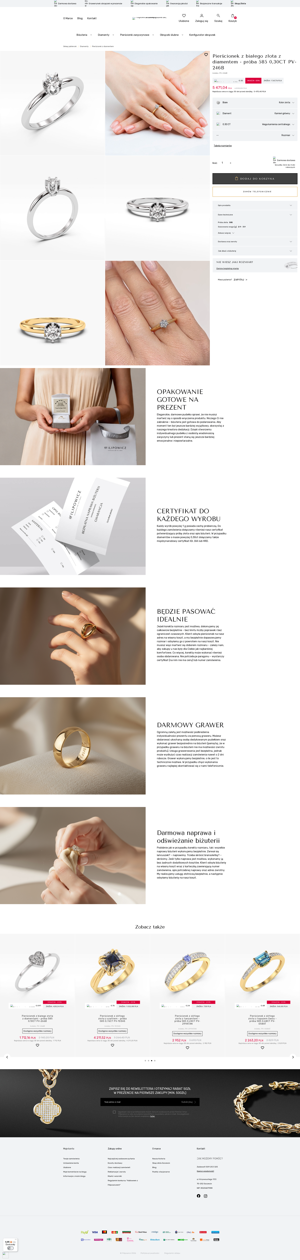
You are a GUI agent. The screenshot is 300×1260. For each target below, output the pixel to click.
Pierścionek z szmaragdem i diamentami (37, 1017)
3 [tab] (152, 1061)
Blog (80, 18)
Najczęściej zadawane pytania (121, 1159)
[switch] (10, 1248)
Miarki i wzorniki (115, 1176)
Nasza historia (158, 1159)
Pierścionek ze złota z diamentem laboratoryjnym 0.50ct (187, 1019)
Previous (7, 1057)
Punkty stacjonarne (161, 1172)
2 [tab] (149, 1061)
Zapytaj (239, 279)
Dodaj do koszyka (257, 178)
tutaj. (152, 1116)
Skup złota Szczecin (161, 1163)
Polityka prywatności (150, 1253)
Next (293, 1057)
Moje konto (68, 1148)
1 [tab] (146, 1061)
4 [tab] (155, 1061)
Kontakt (92, 18)
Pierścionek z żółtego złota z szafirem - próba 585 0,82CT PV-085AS (112, 1019)
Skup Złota (240, 3)
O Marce (68, 18)
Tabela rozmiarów (223, 145)
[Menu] (16, 1240)
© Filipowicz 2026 (128, 1253)
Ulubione (67, 1167)
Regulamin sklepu (172, 1253)
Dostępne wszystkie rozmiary (37, 1028)
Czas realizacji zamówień (119, 1167)
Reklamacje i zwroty (117, 1172)
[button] (37, 1043)
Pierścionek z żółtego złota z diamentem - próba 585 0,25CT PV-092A (262, 1019)
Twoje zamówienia (71, 1159)
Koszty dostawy (115, 1163)
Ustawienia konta (71, 1163)
